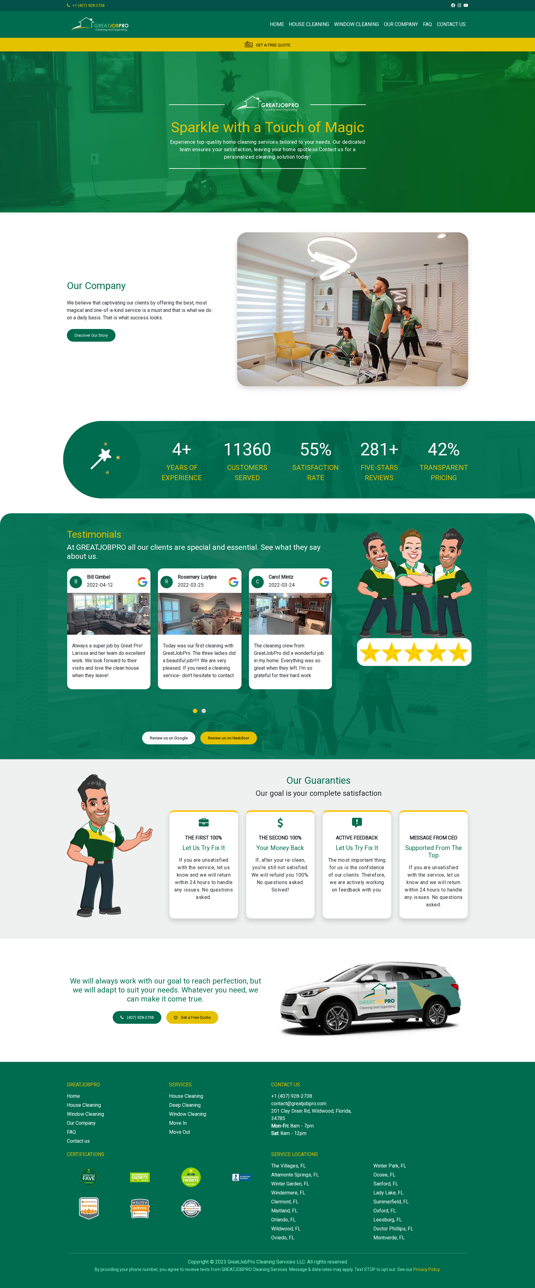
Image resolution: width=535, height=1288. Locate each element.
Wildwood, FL (286, 1229)
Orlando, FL (283, 1220)
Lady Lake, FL (388, 1193)
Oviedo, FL (282, 1238)
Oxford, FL (384, 1211)
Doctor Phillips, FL (393, 1229)
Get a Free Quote (195, 1017)
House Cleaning (309, 24)
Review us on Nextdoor (228, 738)
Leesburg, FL (387, 1220)
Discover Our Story (91, 335)
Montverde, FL (389, 1238)
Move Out (179, 1132)
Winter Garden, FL (290, 1184)
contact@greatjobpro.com (298, 1103)
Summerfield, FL (391, 1202)
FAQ (427, 24)
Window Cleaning (356, 24)
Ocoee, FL (384, 1175)
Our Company (401, 24)
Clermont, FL (284, 1202)
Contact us (451, 24)
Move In (178, 1123)
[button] (195, 711)
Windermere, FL (288, 1193)
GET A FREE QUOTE (272, 45)
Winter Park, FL (389, 1166)
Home (277, 24)
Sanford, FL (385, 1184)
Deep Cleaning (185, 1105)
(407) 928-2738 (140, 1017)
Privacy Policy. (427, 1269)
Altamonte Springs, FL (295, 1175)
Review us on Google (169, 738)
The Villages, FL (288, 1166)
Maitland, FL (284, 1211)
